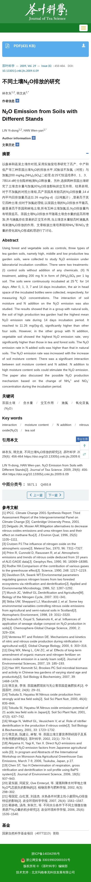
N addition (64, 424)
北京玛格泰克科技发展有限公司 (53, 872)
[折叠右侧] (84, 454)
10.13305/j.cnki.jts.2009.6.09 (20, 71)
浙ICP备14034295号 (45, 853)
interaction (9, 424)
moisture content (37, 424)
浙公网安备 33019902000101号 (47, 860)
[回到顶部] (84, 445)
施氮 (65, 403)
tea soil (30, 430)
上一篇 (37, 495)
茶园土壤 (8, 403)
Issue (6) (46, 66)
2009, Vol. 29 (28, 66)
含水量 (28, 403)
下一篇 (53, 495)
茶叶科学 (8, 66)
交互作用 (47, 403)
